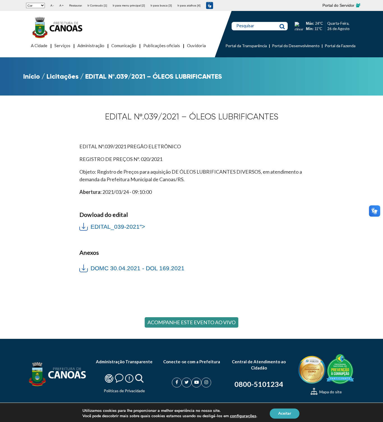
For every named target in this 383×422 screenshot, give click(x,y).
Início (31, 76)
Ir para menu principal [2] (129, 5)
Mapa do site (330, 391)
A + (61, 5)
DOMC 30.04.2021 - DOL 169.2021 (137, 268)
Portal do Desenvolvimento (296, 45)
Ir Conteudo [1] (97, 5)
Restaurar (75, 5)
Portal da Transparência (246, 45)
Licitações (63, 76)
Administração (90, 45)
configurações (243, 415)
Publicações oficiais (161, 45)
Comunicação (123, 45)
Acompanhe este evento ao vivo (191, 322)
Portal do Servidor (339, 5)
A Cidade (39, 45)
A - (52, 5)
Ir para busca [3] (161, 5)
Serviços (62, 45)
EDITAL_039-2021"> (112, 226)
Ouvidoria (196, 45)
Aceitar (284, 413)
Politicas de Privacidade (124, 390)
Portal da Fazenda (340, 45)
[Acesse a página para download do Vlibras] (209, 5)
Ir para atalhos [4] (188, 5)
